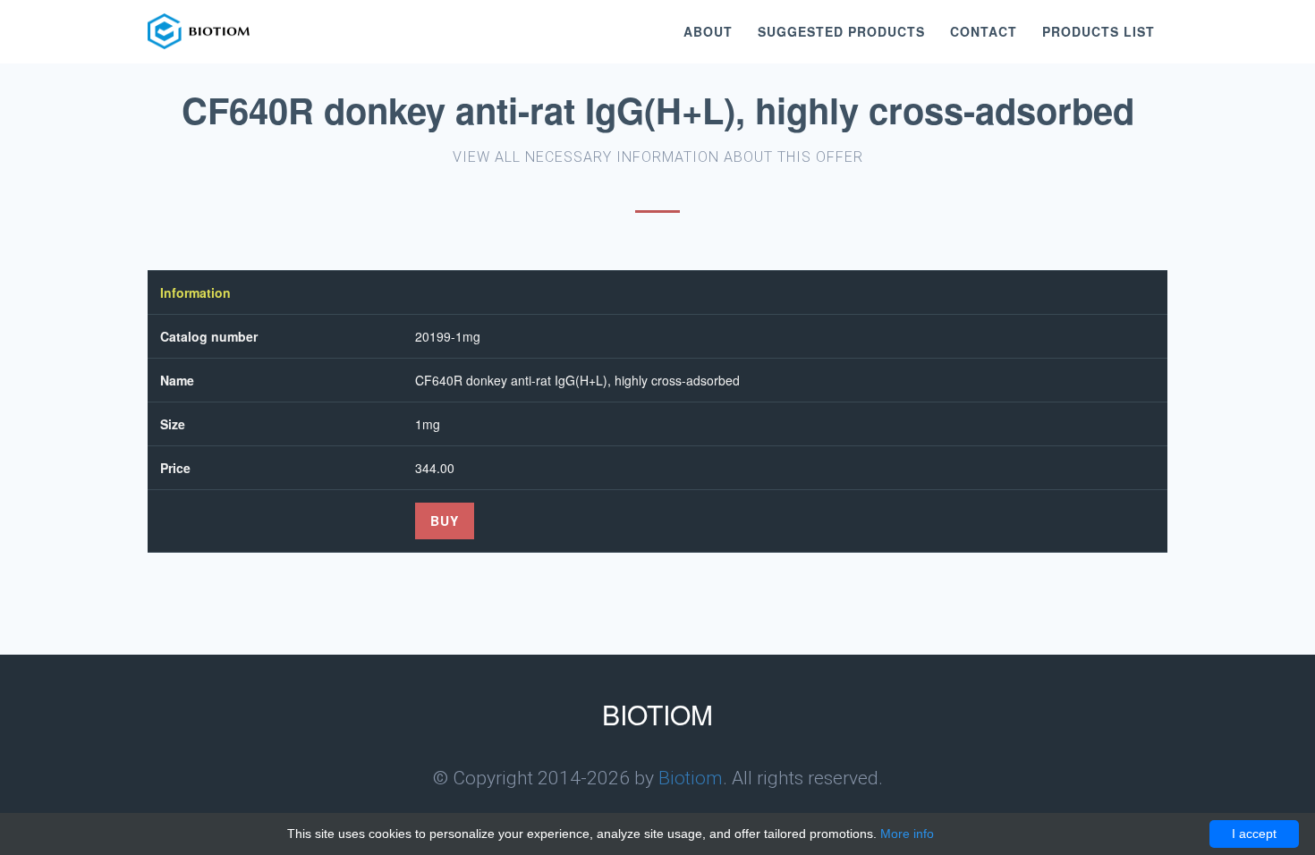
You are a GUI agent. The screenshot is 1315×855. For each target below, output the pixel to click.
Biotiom (690, 778)
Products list (1098, 31)
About (708, 31)
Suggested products (841, 31)
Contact (983, 31)
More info (907, 833)
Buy (444, 520)
